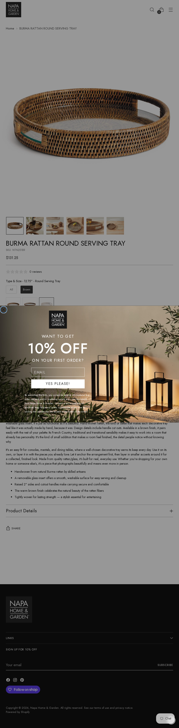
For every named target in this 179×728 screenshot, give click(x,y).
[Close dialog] (3, 309)
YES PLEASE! (58, 383)
